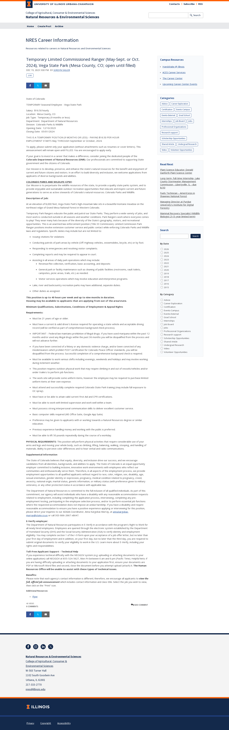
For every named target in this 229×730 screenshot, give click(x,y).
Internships (167, 121)
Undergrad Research (187, 144)
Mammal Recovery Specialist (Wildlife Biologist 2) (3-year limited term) (180, 215)
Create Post (44, 26)
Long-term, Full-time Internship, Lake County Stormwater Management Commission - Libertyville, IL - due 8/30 (180, 183)
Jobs (30, 75)
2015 (166, 287)
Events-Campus (183, 109)
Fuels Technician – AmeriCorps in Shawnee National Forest (177, 194)
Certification (167, 109)
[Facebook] (28, 646)
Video (164, 150)
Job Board (180, 121)
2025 (166, 252)
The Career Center (172, 78)
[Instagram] (35, 646)
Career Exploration (179, 103)
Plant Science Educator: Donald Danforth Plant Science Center (176, 171)
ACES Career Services (174, 72)
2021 (166, 266)
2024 (166, 256)
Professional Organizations (174, 127)
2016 (166, 283)
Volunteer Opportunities (181, 150)
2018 (166, 277)
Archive (59, 26)
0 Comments (32, 606)
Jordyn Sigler (62, 70)
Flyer (35, 596)
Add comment (141, 605)
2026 (166, 249)
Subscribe (189, 4)
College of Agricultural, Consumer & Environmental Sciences (60, 13)
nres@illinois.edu (35, 689)
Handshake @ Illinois (173, 66)
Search (196, 15)
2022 (166, 263)
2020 (166, 269)
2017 (166, 280)
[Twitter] (50, 646)
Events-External (168, 115)
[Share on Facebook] (30, 86)
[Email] (46, 86)
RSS (200, 4)
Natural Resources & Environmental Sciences (62, 17)
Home (30, 26)
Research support (170, 132)
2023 (166, 259)
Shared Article (168, 144)
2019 (166, 273)
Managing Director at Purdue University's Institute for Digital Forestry (177, 204)
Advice (165, 103)
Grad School (184, 115)
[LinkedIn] (43, 646)
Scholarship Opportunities (173, 138)
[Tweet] (38, 86)
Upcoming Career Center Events (179, 84)
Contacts (174, 4)
